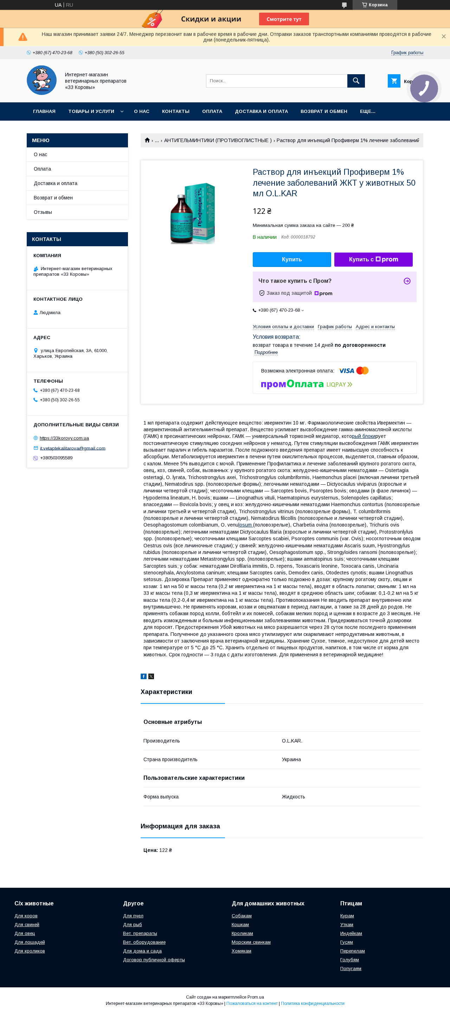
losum (245, 525)
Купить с (361, 259)
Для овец (24, 933)
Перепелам (352, 951)
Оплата (212, 111)
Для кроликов (29, 951)
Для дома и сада (142, 951)
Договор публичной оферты (154, 959)
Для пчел (133, 915)
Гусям (346, 942)
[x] (151, 677)
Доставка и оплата (261, 111)
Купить (292, 259)
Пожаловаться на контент (252, 1003)
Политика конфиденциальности (313, 1003)
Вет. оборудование (144, 942)
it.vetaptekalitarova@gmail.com (72, 448)
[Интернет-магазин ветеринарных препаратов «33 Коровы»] (42, 93)
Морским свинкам (251, 942)
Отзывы (43, 212)
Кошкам (240, 924)
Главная (44, 111)
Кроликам (242, 933)
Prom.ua (256, 997)
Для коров (26, 915)
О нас (141, 111)
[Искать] (356, 81)
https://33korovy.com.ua (64, 438)
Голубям (349, 959)
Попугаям (350, 968)
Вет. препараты (140, 933)
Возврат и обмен (324, 111)
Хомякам (241, 951)
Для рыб (132, 924)
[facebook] (144, 677)
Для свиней (26, 924)
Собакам (242, 915)
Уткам (346, 924)
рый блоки (363, 436)
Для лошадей (29, 942)
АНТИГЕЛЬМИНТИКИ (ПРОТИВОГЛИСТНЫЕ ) (218, 140)
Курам (347, 915)
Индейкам (351, 933)
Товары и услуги (91, 111)
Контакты (175, 111)
